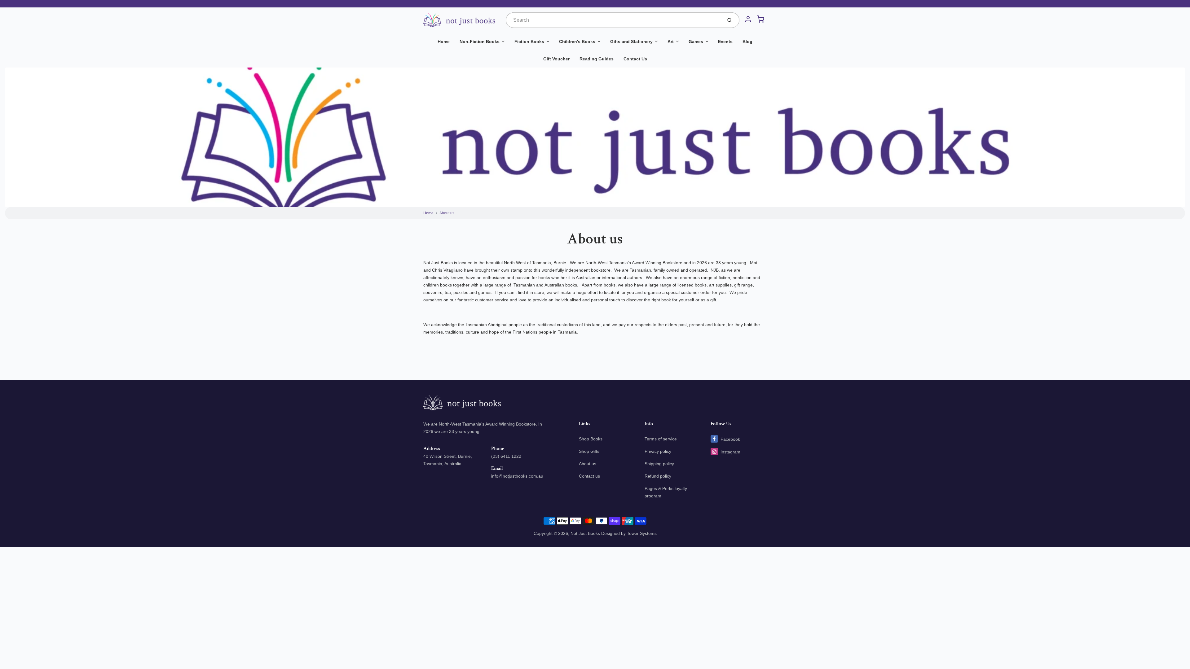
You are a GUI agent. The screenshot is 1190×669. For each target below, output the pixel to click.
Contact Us (635, 58)
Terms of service (661, 438)
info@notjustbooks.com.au (517, 476)
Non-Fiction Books (480, 41)
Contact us (589, 476)
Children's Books (577, 41)
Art (671, 41)
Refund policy (658, 476)
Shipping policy (659, 463)
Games (696, 41)
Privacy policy (658, 451)
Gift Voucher (556, 58)
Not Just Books (585, 533)
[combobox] (613, 20)
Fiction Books (529, 41)
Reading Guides (597, 58)
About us (446, 213)
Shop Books (590, 438)
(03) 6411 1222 (506, 456)
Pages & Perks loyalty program (666, 492)
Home (444, 41)
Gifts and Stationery (631, 41)
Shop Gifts (589, 451)
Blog (747, 41)
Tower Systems (642, 533)
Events (725, 41)
